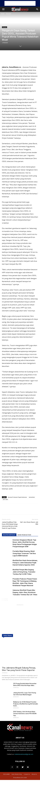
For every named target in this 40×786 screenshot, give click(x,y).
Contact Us (27, 774)
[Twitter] (23, 767)
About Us (34, 774)
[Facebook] (12, 767)
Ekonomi (8, 14)
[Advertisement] (20, 3)
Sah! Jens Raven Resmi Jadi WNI (29, 523)
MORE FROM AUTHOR (24, 535)
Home (2, 14)
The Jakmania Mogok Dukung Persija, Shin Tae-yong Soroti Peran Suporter (19, 669)
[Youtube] (28, 767)
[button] (37, 9)
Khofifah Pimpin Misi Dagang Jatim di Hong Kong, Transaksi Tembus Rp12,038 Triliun (24, 572)
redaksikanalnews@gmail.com (23, 754)
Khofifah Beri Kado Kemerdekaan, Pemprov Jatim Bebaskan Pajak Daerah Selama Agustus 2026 (25, 562)
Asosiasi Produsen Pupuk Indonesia (17, 497)
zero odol (5, 499)
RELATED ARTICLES (9, 535)
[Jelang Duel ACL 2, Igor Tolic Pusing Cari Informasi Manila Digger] (7, 695)
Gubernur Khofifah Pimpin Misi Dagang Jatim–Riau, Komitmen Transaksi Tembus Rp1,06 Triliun (25, 592)
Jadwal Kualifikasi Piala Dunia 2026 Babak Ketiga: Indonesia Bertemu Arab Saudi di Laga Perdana (10, 525)
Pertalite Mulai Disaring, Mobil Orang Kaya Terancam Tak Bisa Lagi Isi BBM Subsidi (24, 553)
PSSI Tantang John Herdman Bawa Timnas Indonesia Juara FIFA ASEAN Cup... (24, 713)
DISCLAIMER (6, 774)
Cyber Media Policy (16, 774)
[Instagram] (17, 767)
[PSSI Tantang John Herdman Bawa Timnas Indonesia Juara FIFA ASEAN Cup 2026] (7, 714)
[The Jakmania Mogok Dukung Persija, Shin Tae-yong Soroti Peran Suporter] (20, 652)
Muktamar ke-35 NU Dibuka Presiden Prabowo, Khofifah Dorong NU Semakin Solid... (25, 704)
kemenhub (32, 497)
